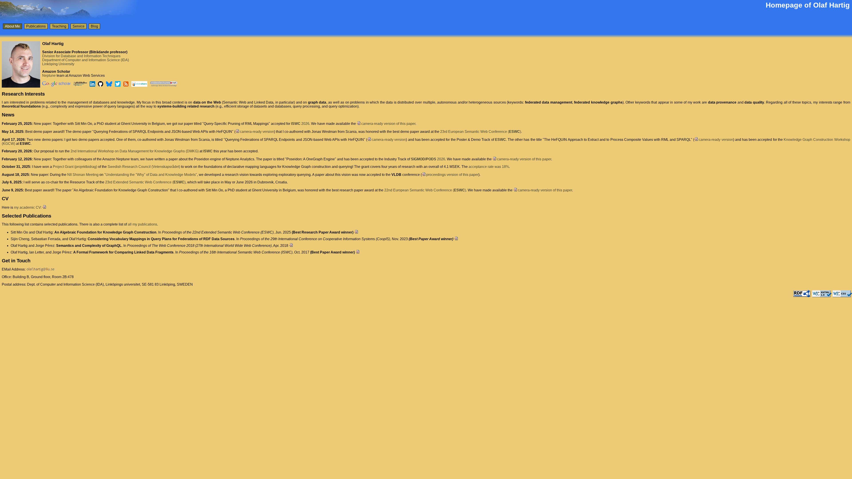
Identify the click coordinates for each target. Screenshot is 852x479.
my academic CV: (28, 207)
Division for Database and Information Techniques (81, 56)
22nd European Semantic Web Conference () (425, 190)
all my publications (142, 224)
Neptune (49, 75)
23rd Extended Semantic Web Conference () (145, 182)
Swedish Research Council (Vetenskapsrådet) (144, 167)
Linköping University (58, 64)
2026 (300, 124)
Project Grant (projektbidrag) (75, 167)
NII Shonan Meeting (83, 175)
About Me (12, 26)
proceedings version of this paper (451, 175)
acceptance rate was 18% (489, 167)
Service (79, 26)
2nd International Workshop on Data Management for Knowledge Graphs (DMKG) (135, 151)
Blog (94, 26)
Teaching (59, 26)
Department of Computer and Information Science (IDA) (85, 60)
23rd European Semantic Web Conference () (480, 131)
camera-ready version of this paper (387, 124)
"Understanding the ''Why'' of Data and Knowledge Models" (150, 175)
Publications (36, 26)
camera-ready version (256, 131)
